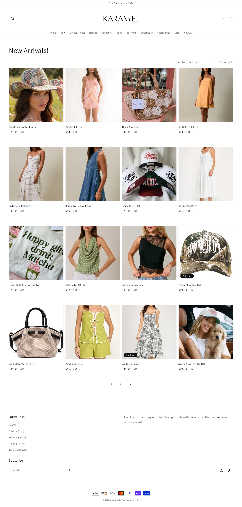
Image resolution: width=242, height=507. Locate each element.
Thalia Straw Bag (131, 126)
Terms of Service (18, 449)
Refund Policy (17, 443)
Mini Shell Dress (73, 126)
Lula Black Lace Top (132, 284)
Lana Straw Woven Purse (22, 363)
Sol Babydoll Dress (188, 126)
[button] (13, 19)
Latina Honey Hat (131, 205)
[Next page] (130, 384)
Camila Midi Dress (187, 205)
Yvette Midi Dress (130, 363)
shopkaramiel (115, 500)
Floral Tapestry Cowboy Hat (23, 126)
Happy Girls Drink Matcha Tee (24, 284)
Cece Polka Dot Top (75, 284)
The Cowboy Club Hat (189, 284)
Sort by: (181, 62)
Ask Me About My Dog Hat (191, 363)
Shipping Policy (17, 437)
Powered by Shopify (130, 500)
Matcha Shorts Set (74, 363)
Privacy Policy (16, 431)
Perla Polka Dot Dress (20, 205)
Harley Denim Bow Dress (78, 205)
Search (13, 424)
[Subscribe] (69, 470)
